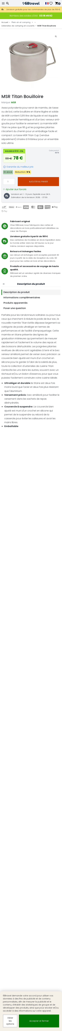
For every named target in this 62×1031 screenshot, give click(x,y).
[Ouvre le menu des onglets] (3, 284)
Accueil (4, 22)
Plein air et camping (21, 22)
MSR (13, 102)
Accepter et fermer (39, 1020)
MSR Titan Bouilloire (46, 25)
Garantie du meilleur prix (19, 166)
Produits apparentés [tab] (15, 303)
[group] (31, 61)
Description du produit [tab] (16, 292)
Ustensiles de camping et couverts (17, 25)
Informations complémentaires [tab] (21, 297)
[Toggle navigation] (3, 3)
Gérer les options (10, 1020)
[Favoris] (52, 3)
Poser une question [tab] (14, 308)
